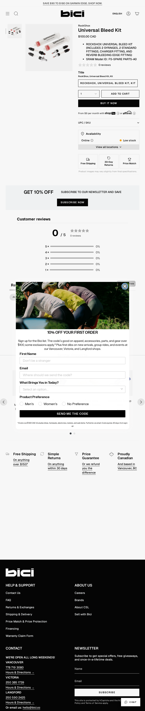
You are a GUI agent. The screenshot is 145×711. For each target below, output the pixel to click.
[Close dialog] (125, 286)
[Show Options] (122, 389)
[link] (72, 305)
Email (24, 368)
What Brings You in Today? (39, 382)
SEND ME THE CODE (72, 413)
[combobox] (71, 389)
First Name (28, 354)
